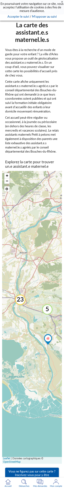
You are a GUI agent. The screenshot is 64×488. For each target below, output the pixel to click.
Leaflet (6, 458)
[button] (47, 309)
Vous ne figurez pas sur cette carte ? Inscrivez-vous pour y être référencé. (32, 475)
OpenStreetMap (12, 462)
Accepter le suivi (18, 16)
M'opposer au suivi (44, 16)
